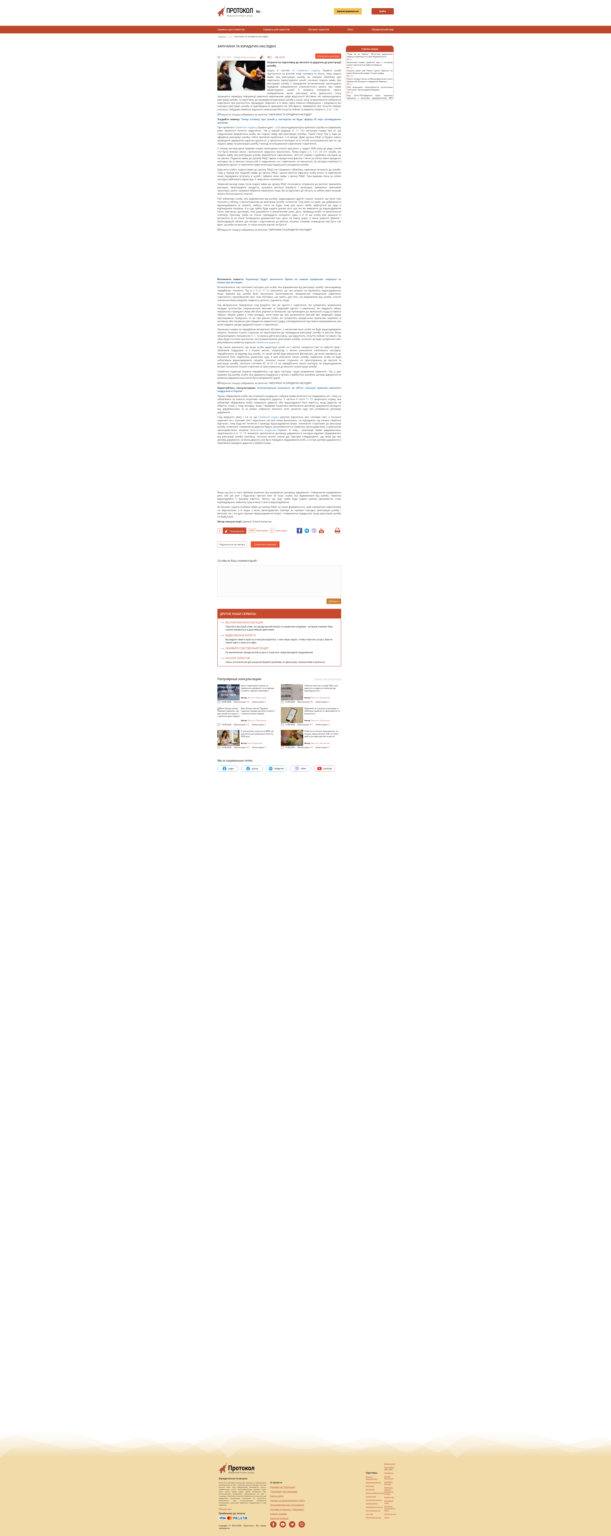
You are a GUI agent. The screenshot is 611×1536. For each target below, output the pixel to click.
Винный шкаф (389, 1464)
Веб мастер (370, 1489)
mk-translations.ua (373, 1510)
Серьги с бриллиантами (371, 1478)
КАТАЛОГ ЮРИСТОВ (237, 658)
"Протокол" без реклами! (283, 1491)
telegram (279, 768)
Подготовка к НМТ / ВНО (389, 1468)
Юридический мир (383, 29)
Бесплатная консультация (244, 622)
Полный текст (225, 1509)
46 (271, 363)
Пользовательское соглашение (287, 1504)
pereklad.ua (388, 1473)
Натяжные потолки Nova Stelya (389, 1508)
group (255, 768)
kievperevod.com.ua (373, 1517)
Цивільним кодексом (263, 430)
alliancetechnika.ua (373, 1482)
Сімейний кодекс (268, 416)
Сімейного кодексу (308, 70)
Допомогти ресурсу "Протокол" (287, 1509)
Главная (222, 36)
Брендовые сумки (388, 1502)
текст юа (369, 1514)
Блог (350, 29)
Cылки (386, 1517)
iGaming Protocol (279, 1518)
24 (293, 70)
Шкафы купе (389, 1497)
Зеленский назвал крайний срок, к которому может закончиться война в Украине (370, 65)
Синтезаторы (371, 1496)
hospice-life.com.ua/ (388, 1477)
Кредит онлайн (278, 1513)
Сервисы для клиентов (231, 29)
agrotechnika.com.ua (374, 1500)
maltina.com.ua (390, 1514)
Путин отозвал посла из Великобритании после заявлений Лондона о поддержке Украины (370, 81)
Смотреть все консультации (327, 679)
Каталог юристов (318, 29)
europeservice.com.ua (374, 1507)
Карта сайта (277, 1495)
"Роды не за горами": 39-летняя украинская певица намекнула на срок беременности (370, 57)
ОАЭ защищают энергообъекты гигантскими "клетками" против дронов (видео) (370, 90)
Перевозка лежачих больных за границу (388, 1491)
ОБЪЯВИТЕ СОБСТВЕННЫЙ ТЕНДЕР (247, 648)
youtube (327, 768)
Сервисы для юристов (276, 29)
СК (335, 109)
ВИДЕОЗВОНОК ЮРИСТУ (240, 635)
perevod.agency (372, 1503)
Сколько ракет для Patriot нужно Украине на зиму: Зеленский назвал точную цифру (370, 73)
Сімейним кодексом (268, 342)
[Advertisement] (277, 255)
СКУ (277, 127)
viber (303, 768)
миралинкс (370, 1486)
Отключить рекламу (328, 56)
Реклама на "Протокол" (282, 1487)
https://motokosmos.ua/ (375, 1493)
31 (297, 130)
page (231, 768)
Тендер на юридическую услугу (287, 1500)
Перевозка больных (388, 1483)
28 (320, 151)
